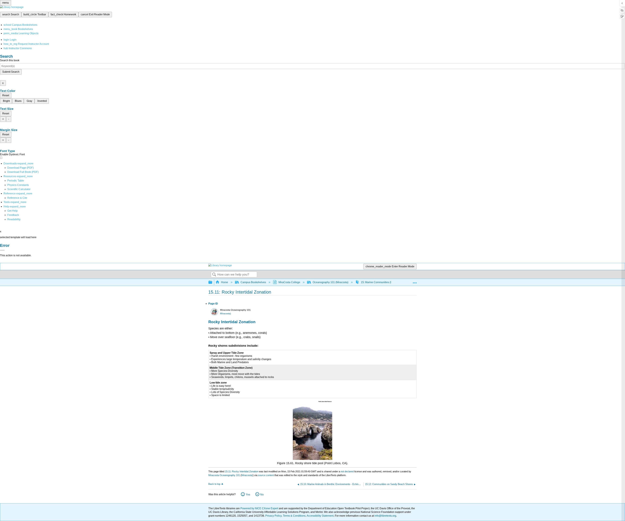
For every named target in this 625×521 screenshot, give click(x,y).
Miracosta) (225, 313)
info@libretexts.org (385, 515)
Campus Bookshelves (253, 282)
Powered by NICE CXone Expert (259, 508)
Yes (248, 494)
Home (224, 282)
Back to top (214, 484)
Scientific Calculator (18, 189)
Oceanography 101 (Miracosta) (330, 282)
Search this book (9, 60)
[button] (13, 215)
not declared (347, 471)
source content (266, 475)
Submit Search (10, 71)
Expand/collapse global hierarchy (212, 282)
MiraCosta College (289, 282)
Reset (5, 95)
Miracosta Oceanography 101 (224, 475)
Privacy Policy (273, 515)
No (262, 494)
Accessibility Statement (320, 515)
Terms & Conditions (294, 515)
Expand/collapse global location (415, 281)
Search (214, 274)
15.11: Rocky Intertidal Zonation (241, 471)
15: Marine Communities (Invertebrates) (383, 282)
